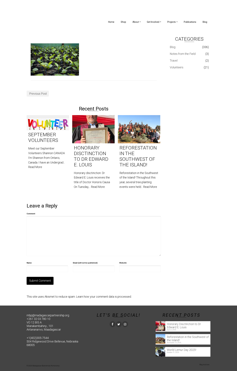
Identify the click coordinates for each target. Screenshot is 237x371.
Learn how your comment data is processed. (104, 296)
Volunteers (176, 67)
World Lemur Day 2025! (181, 349)
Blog (172, 47)
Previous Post (38, 93)
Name (29, 263)
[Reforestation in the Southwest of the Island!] (139, 129)
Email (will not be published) (85, 263)
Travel (174, 60)
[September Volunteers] (48, 122)
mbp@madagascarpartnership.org (48, 315)
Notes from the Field (183, 53)
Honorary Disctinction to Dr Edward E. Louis (184, 325)
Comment (31, 214)
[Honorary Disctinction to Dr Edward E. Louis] (93, 129)
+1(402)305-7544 (38, 338)
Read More (35, 167)
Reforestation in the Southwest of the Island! (188, 338)
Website (123, 263)
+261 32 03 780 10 (38, 319)
